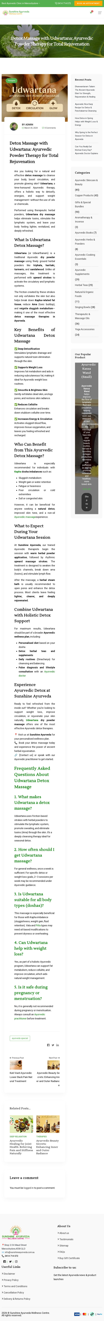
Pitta (38, 925)
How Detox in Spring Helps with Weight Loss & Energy (86, 121)
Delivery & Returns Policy (17, 1298)
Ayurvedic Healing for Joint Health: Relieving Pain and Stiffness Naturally (21, 1147)
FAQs (62, 1251)
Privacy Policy (11, 1280)
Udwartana (32, 720)
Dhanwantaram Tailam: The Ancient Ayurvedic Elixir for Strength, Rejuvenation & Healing (85, 91)
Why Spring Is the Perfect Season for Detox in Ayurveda (86, 135)
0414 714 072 (64, 3)
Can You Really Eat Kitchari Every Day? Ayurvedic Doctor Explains (86, 150)
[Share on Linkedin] (58, 1045)
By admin (27, 124)
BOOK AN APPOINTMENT (88, 3)
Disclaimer (9, 1273)
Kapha (17, 471)
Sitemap (63, 1245)
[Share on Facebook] (48, 1045)
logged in (29, 1187)
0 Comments (50, 128)
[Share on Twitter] (53, 1045)
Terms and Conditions (15, 1286)
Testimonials (66, 1239)
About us (64, 1233)
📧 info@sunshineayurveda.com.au (18, 1252)
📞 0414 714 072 (10, 1256)
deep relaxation (18, 1137)
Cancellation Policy (14, 1292)
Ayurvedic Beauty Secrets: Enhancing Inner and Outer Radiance (47, 1147)
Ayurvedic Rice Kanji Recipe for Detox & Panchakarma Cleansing (85, 107)
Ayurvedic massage (25, 516)
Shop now (87, 502)
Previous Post (18, 1058)
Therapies (11, 81)
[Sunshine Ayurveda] (15, 12)
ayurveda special (20, 1038)
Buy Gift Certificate (69, 1258)
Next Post (53, 1058)
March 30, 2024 (31, 128)
